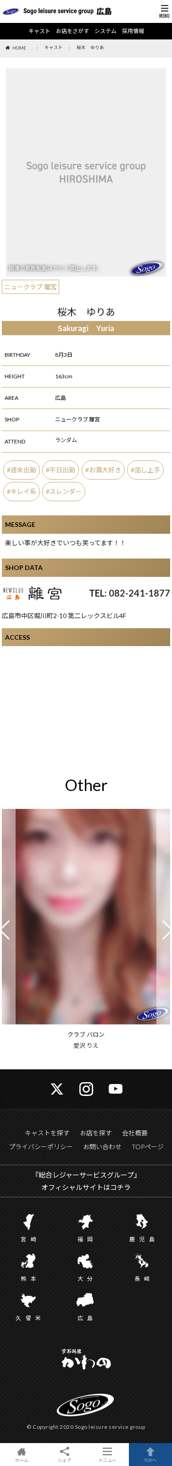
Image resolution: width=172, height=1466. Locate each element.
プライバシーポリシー (41, 1147)
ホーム (21, 1459)
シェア (65, 1460)
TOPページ (148, 1147)
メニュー (107, 1459)
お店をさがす (72, 31)
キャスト (39, 31)
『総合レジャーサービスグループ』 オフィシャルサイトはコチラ (86, 1181)
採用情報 (133, 31)
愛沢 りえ (86, 1045)
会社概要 (135, 1133)
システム (105, 31)
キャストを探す (47, 1133)
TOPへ (150, 1459)
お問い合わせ (102, 1147)
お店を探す (96, 1133)
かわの (86, 1360)
